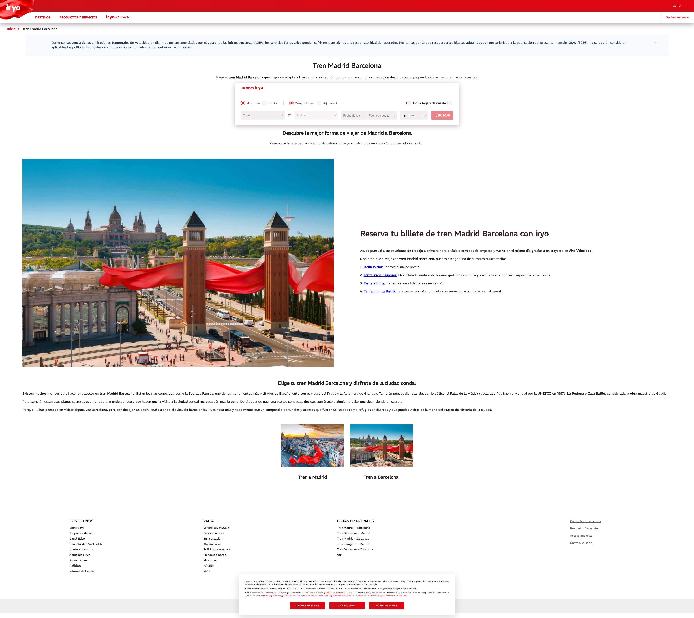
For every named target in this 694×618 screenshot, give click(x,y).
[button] (263, 115)
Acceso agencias (581, 535)
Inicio (11, 28)
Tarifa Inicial (372, 267)
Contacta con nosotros (585, 521)
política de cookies (333, 592)
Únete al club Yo (581, 543)
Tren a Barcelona (382, 477)
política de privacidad (271, 596)
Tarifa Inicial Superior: (380, 275)
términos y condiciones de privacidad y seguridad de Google (334, 596)
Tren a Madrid (312, 477)
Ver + (206, 571)
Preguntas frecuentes (584, 528)
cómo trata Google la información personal (386, 596)
